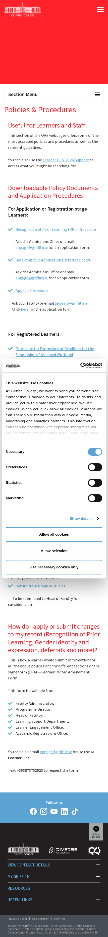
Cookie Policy (40, 918)
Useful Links (20, 899)
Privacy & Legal (17, 918)
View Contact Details (29, 865)
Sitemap (59, 918)
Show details (81, 518)
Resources (19, 888)
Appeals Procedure (32, 290)
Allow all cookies (54, 534)
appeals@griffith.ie (71, 303)
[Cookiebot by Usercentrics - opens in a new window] (80, 365)
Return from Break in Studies (41, 585)
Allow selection (54, 551)
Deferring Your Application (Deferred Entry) (53, 259)
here (25, 309)
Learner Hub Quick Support (66, 159)
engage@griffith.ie (32, 247)
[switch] (95, 467)
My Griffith (19, 876)
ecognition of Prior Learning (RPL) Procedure (57, 229)
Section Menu (23, 94)
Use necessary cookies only (54, 567)
